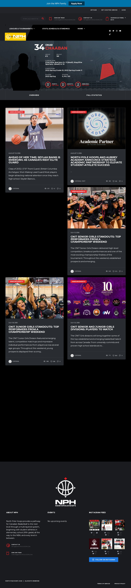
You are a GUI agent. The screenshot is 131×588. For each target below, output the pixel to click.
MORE (80, 29)
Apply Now (76, 3)
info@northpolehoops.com (92, 20)
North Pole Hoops (12, 581)
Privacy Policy (119, 583)
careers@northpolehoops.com (64, 20)
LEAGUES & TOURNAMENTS (20, 29)
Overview (34, 95)
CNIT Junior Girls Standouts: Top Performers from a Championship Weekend (34, 329)
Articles (93, 10)
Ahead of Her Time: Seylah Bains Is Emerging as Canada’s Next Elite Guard (34, 160)
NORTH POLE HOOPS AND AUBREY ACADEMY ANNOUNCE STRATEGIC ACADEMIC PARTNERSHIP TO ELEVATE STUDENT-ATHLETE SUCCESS (96, 161)
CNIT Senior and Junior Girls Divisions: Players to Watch (92, 328)
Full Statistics (94, 95)
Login (124, 10)
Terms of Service (103, 583)
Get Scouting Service (109, 10)
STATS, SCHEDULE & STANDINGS (56, 29)
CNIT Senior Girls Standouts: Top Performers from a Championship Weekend (96, 239)
